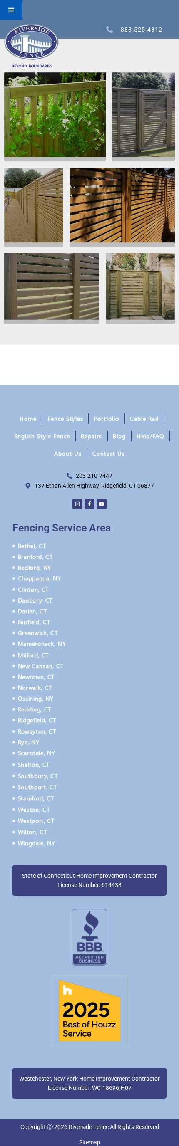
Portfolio (106, 418)
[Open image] (55, 116)
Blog (119, 436)
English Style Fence (42, 436)
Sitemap (89, 1142)
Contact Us (108, 453)
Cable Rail (144, 418)
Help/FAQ (150, 436)
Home (28, 418)
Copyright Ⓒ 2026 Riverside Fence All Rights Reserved (89, 1127)
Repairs (91, 436)
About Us (68, 453)
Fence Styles (65, 418)
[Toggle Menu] (11, 10)
